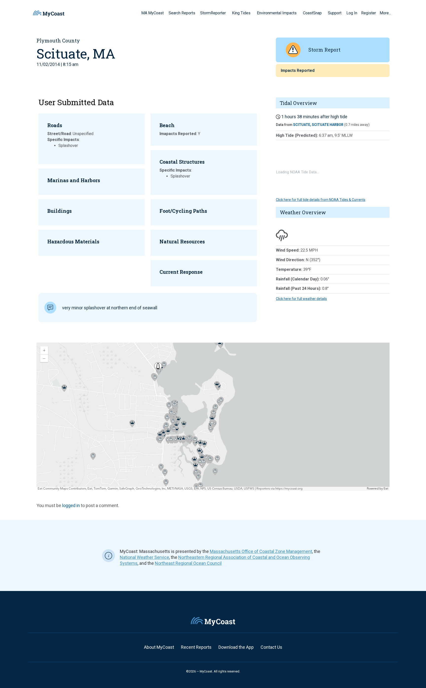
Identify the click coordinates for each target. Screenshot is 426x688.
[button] (227, 13)
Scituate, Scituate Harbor (318, 125)
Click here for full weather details (301, 299)
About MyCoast (159, 647)
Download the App (236, 647)
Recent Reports (196, 647)
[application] (213, 417)
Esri (386, 488)
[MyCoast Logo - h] (48, 13)
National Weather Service (144, 557)
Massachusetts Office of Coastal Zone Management (261, 551)
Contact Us (271, 647)
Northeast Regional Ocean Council (188, 563)
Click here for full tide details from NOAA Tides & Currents (320, 200)
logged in (71, 505)
